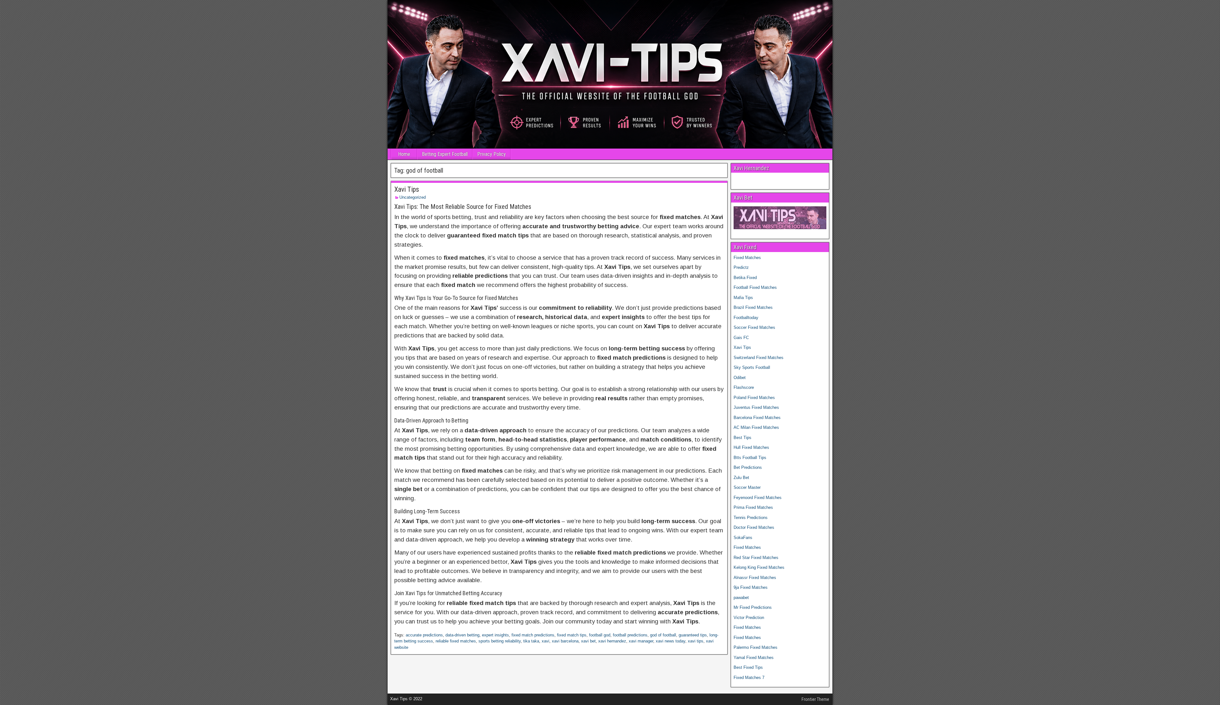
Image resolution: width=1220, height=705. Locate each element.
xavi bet (588, 641)
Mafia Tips (743, 297)
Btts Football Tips (750, 457)
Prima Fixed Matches (753, 507)
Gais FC (741, 337)
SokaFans (743, 537)
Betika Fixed (745, 277)
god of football (663, 635)
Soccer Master (747, 487)
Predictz (741, 267)
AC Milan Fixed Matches (756, 427)
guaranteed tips (693, 635)
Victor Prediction (749, 617)
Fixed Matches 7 (749, 677)
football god (599, 635)
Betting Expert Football (445, 154)
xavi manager (641, 641)
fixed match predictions (533, 635)
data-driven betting (462, 635)
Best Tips (742, 437)
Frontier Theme (815, 699)
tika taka (531, 641)
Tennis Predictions (751, 517)
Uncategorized (412, 197)
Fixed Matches (747, 257)
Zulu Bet (741, 477)
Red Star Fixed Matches (756, 557)
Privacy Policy (491, 154)
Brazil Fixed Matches (753, 307)
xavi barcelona (565, 641)
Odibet (740, 377)
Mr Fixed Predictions (753, 607)
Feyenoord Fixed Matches (758, 497)
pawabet (741, 597)
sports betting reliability (499, 641)
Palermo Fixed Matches (755, 647)
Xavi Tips (406, 189)
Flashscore (744, 387)
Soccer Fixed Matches (754, 327)
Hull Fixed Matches (751, 447)
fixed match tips (571, 635)
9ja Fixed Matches (751, 587)
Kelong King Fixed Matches (759, 567)
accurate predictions (424, 635)
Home (404, 154)
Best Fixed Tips (748, 667)
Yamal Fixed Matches (754, 657)
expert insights (495, 635)
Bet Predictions (748, 467)
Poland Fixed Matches (754, 397)
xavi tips (695, 641)
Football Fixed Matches (755, 287)
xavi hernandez (612, 641)
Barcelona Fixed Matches (757, 417)
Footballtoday (746, 317)
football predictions (630, 635)
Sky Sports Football (752, 367)
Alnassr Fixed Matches (755, 577)
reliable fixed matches (456, 641)
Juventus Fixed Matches (756, 407)
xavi (545, 641)
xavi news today (670, 641)
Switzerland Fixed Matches (758, 357)
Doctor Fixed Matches (754, 527)
